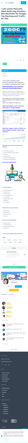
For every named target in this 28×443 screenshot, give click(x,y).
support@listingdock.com (6, 361)
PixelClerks (5, 411)
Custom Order (14, 290)
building (19, 242)
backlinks (9, 239)
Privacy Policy (5, 374)
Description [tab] (5, 70)
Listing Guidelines (6, 379)
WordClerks (5, 413)
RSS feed (4, 392)
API (3, 394)
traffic (20, 239)
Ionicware (4, 403)
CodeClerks (5, 407)
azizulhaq (14, 282)
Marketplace (4, 294)
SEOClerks (5, 405)
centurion (8, 302)
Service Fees (4, 381)
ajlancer (8, 315)
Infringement (5, 376)
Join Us (4, 427)
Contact (18, 286)
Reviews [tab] (4, 73)
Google (5, 242)
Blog (3, 396)
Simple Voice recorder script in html (14, 329)
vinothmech (8, 311)
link (15, 242)
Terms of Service (5, 372)
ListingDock (5, 409)
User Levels (4, 390)
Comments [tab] (5, 75)
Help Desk (7, 359)
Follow (11, 286)
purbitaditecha (9, 307)
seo (4, 239)
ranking (15, 239)
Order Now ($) (14, 24)
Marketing (11, 294)
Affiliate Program (6, 388)
